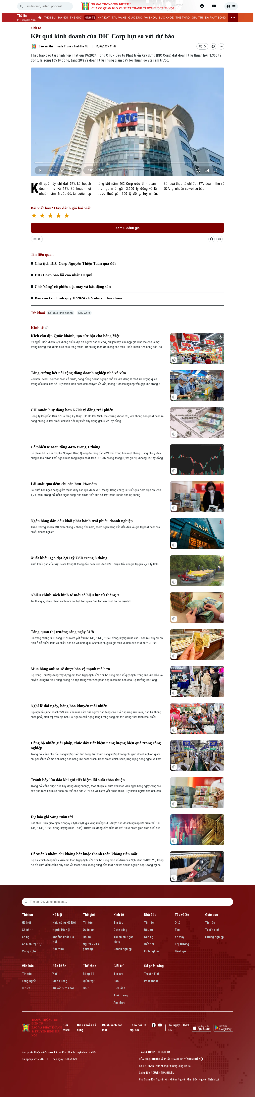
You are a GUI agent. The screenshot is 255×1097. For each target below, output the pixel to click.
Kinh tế (36, 28)
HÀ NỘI (63, 17)
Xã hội (26, 937)
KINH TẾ (89, 17)
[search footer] (26, 902)
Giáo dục (211, 915)
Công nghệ (29, 951)
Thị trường (182, 944)
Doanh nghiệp (123, 949)
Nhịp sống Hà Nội (64, 922)
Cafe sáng (120, 930)
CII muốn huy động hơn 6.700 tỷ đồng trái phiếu (72, 410)
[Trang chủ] (40, 17)
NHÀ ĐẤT (104, 17)
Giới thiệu (66, 1027)
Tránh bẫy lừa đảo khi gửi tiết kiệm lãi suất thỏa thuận (78, 779)
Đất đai (149, 944)
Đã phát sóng (154, 966)
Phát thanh (151, 981)
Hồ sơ (87, 937)
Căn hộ (148, 937)
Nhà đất (150, 915)
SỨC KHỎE (166, 17)
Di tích (26, 988)
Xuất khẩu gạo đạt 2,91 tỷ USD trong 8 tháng (69, 558)
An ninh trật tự (31, 944)
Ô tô (177, 922)
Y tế (55, 974)
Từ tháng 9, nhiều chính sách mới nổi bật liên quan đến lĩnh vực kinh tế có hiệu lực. (81, 601)
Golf (86, 988)
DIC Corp (84, 312)
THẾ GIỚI (76, 17)
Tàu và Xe (182, 915)
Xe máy (179, 937)
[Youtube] (214, 6)
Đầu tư (148, 930)
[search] (22, 6)
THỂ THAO (183, 17)
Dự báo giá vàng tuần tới (52, 817)
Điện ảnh (119, 988)
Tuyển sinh (212, 930)
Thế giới (89, 915)
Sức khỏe (59, 966)
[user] (231, 6)
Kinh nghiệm (152, 951)
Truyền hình (152, 974)
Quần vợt (89, 981)
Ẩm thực (58, 949)
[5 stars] (66, 216)
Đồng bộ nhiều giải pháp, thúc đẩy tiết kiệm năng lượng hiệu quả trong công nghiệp (96, 745)
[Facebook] (202, 6)
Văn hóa (28, 966)
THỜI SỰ (50, 17)
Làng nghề (29, 981)
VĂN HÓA (150, 17)
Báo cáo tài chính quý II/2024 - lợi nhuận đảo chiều (78, 298)
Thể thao (89, 966)
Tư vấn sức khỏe (63, 988)
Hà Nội (26, 922)
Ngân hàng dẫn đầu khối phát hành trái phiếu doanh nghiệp (82, 521)
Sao (116, 981)
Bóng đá (88, 974)
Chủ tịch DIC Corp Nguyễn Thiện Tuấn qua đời (75, 263)
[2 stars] (42, 216)
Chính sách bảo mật (112, 1027)
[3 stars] (50, 216)
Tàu (177, 930)
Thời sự (27, 915)
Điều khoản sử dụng (86, 1027)
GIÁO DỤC (135, 17)
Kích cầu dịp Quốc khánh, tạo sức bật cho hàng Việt (75, 335)
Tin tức (88, 922)
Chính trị (27, 930)
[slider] (127, 162)
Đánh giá (180, 951)
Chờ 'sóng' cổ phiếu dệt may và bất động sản (73, 286)
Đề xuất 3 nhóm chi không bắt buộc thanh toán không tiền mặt (84, 854)
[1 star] (34, 216)
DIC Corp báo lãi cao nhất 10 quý (63, 275)
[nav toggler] (233, 17)
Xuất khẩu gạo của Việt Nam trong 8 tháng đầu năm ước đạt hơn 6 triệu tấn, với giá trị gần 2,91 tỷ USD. (95, 564)
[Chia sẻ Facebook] (213, 46)
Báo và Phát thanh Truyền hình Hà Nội (64, 46)
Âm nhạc (119, 1002)
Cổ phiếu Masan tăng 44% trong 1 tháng (65, 447)
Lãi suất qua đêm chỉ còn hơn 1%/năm (64, 483)
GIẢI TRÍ (197, 17)
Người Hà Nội (61, 930)
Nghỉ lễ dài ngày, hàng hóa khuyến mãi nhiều (69, 706)
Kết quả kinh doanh (60, 312)
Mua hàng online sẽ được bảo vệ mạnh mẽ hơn (70, 669)
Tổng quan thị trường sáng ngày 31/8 (62, 631)
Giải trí (119, 966)
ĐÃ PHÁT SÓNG (215, 17)
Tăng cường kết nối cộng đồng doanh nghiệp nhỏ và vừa (78, 373)
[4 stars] (58, 216)
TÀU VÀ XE (119, 17)
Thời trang (121, 995)
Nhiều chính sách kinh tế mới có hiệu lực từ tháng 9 (75, 595)
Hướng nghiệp (214, 937)
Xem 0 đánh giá (127, 228)
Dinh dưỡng (59, 981)
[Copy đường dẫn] (221, 46)
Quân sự (88, 930)
